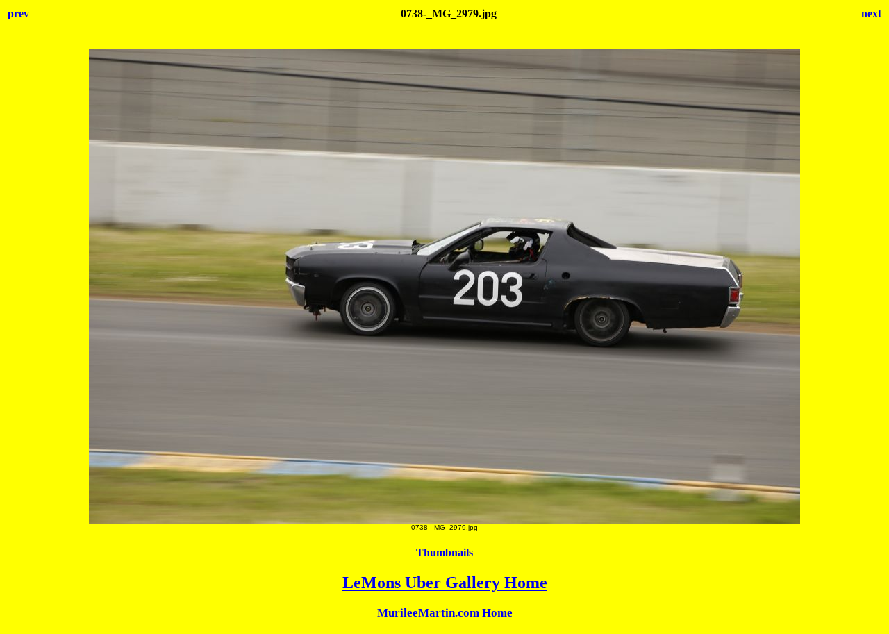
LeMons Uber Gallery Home (444, 583)
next (871, 13)
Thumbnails (444, 552)
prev (18, 13)
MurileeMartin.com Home (445, 612)
